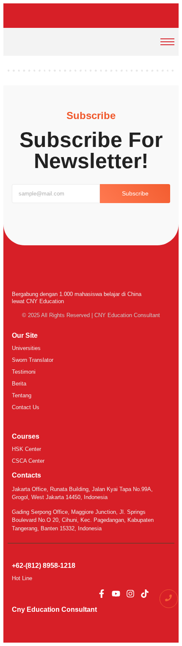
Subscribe (135, 193)
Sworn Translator (32, 360)
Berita (19, 383)
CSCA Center (28, 461)
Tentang (21, 395)
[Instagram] (130, 593)
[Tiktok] (145, 593)
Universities (26, 348)
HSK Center (26, 449)
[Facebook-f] (101, 593)
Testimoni (24, 372)
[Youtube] (116, 593)
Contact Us (25, 407)
